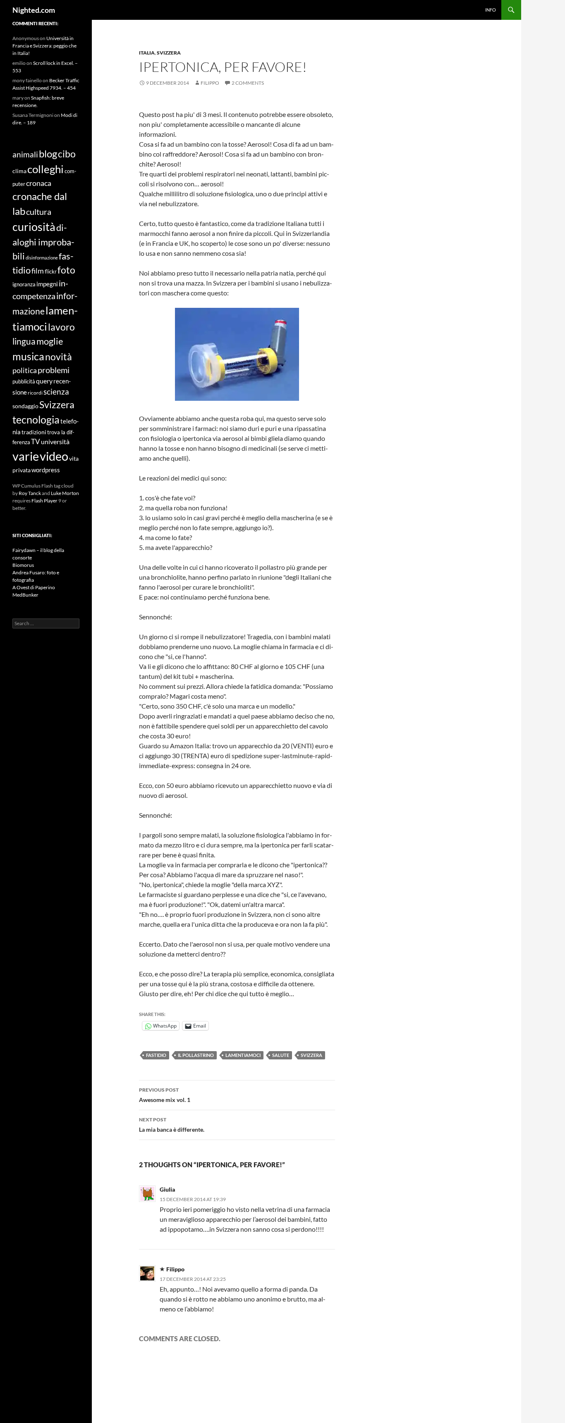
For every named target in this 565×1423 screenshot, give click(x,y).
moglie (49, 341)
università (55, 441)
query (44, 381)
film (37, 271)
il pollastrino (196, 1055)
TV (35, 442)
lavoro (61, 327)
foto (66, 270)
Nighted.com (33, 9)
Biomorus (23, 565)
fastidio (156, 1055)
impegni (47, 284)
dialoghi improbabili (43, 241)
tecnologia (36, 419)
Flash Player (44, 500)
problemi (53, 370)
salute (280, 1055)
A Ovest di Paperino (33, 587)
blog (48, 153)
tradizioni (34, 431)
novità (58, 356)
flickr (51, 271)
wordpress (45, 470)
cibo (67, 153)
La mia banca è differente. (171, 1124)
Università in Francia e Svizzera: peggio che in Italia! (44, 45)
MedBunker (25, 595)
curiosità (33, 226)
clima (19, 170)
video (54, 456)
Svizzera (169, 53)
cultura (38, 212)
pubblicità (23, 381)
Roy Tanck (30, 493)
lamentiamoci (243, 1055)
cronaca (38, 183)
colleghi (45, 169)
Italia (147, 53)
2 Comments (248, 83)
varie (25, 456)
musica (28, 356)
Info (490, 9)
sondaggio (25, 405)
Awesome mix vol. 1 (164, 1095)
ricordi (35, 392)
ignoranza (24, 284)
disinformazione (42, 257)
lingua (24, 341)
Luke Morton (65, 493)
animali (25, 154)
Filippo (210, 83)
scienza (56, 391)
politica (24, 370)
